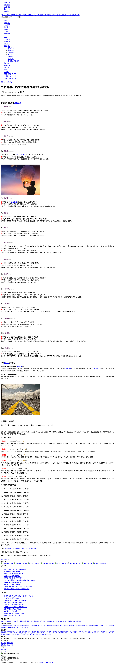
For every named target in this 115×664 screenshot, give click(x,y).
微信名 (6, 69)
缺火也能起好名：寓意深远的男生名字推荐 (18, 586)
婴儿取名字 (4, 632)
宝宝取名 (7, 2)
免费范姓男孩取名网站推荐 (13, 582)
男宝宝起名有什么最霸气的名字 (14, 613)
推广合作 (10, 643)
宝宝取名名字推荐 (10, 74)
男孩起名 (11, 48)
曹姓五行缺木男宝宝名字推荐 (13, 574)
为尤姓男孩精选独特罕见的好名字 (15, 600)
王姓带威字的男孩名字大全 (13, 602)
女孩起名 (11, 50)
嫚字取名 (29, 634)
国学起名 (11, 54)
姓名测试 (11, 563)
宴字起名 (24, 632)
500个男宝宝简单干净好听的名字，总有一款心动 (19, 580)
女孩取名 (7, 7)
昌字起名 (35, 634)
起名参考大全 (69, 632)
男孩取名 (7, 5)
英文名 (6, 72)
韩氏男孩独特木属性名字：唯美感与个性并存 (18, 596)
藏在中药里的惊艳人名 (81, 632)
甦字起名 (42, 634)
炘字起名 (62, 632)
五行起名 (51, 563)
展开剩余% (5, 559)
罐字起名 (48, 634)
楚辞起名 (11, 59)
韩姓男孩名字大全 (11, 548)
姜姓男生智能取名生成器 (12, 584)
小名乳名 (7, 65)
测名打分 (7, 41)
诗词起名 (65, 563)
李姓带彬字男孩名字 (10, 611)
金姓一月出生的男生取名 (12, 576)
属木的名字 (92, 632)
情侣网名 (7, 63)
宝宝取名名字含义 (10, 76)
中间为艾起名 (32, 632)
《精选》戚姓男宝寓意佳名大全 (14, 604)
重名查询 (7, 44)
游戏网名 (7, 67)
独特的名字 (55, 632)
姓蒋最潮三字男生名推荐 (12, 571)
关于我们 (3, 643)
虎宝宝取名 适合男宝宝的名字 (13, 615)
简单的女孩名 (41, 632)
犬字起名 (48, 632)
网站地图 (10, 645)
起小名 (90, 563)
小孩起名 (11, 52)
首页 (5, 21)
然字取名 (23, 634)
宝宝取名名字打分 (10, 78)
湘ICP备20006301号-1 (46, 662)
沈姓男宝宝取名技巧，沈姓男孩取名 (15, 607)
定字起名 (78, 563)
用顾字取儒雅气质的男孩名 (13, 609)
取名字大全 (8, 9)
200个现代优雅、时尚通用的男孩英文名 (16, 589)
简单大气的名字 (22, 548)
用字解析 (7, 11)
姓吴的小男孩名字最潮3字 (12, 598)
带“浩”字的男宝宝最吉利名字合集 (15, 569)
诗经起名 (11, 57)
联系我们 (3, 645)
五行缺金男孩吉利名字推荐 (13, 578)
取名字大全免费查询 (14, 61)
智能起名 (38, 563)
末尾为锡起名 (7, 634)
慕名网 (3, 82)
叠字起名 (103, 563)
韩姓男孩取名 (32, 548)
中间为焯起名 (16, 634)
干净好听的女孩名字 (14, 632)
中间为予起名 (101, 632)
